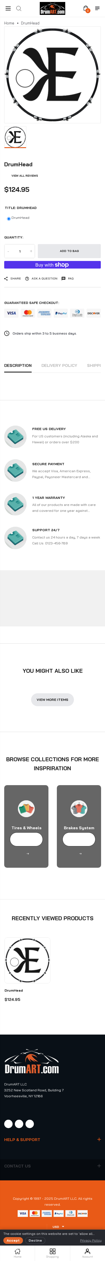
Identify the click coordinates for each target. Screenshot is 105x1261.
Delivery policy (59, 365)
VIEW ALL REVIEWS (24, 176)
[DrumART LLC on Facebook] (8, 1124)
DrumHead (20, 217)
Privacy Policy (91, 1240)
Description (18, 365)
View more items (52, 699)
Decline (35, 1240)
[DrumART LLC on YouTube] (29, 1124)
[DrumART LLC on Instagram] (19, 1124)
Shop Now (26, 840)
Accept (13, 1240)
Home (9, 23)
